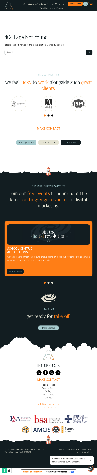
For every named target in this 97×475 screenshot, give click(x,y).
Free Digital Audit (26, 142)
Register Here (15, 271)
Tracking (44, 8)
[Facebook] (45, 372)
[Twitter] (39, 372)
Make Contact (48, 327)
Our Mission (28, 4)
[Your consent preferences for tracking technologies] (9, 470)
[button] (85, 4)
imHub (51, 8)
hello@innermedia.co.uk (49, 404)
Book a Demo (75, 4)
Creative (50, 4)
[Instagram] (51, 372)
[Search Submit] (89, 52)
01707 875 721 (48, 407)
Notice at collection (32, 471)
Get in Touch (71, 142)
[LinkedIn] (57, 372)
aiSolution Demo (48, 142)
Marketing (59, 4)
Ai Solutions (40, 4)
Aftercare (60, 8)
